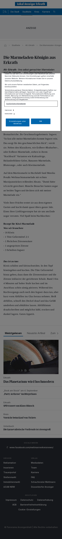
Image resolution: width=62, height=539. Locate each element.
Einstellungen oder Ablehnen (17, 122)
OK (40, 121)
